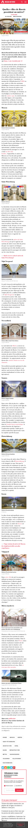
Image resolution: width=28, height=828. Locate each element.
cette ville (8, 577)
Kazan (20, 524)
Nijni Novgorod (9, 295)
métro (5, 754)
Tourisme (14, 14)
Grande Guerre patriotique (14, 424)
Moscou (12, 737)
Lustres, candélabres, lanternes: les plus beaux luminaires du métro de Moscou (13, 818)
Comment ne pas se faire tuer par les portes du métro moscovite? (13, 812)
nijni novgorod (14, 754)
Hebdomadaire (9, 785)
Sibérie (14, 346)
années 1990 (10, 96)
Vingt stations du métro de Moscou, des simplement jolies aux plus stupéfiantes (14, 546)
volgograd (6, 758)
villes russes (16, 758)
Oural (20, 641)
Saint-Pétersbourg (9, 741)
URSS (22, 81)
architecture (7, 746)
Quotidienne (19, 785)
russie (5, 737)
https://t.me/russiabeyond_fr (13, 61)
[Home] (3, 2)
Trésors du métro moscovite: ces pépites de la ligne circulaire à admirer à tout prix (13, 805)
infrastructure (14, 750)
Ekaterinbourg (19, 461)
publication (11, 718)
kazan (5, 750)
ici (12, 824)
